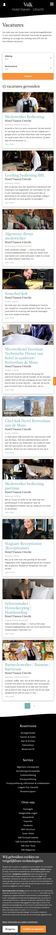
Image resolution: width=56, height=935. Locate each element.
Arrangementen (28, 732)
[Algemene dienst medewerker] (28, 219)
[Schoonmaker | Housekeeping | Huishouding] (28, 589)
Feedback (55, 381)
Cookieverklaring (31, 910)
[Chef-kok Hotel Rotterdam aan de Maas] (28, 406)
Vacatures (28, 825)
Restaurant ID (28, 749)
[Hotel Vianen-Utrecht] (28, 6)
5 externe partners (32, 893)
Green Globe (28, 833)
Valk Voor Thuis (28, 845)
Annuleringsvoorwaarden (28, 771)
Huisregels (28, 809)
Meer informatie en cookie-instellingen (20, 922)
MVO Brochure (28, 829)
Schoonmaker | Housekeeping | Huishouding (18, 608)
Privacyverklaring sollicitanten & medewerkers (28, 783)
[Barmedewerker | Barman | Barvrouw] (28, 650)
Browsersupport (28, 791)
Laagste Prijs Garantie (28, 787)
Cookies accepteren (33, 929)
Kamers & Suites (28, 736)
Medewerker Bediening (24, 117)
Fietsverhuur (28, 745)
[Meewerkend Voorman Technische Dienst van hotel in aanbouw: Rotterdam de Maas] (28, 334)
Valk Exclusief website (28, 837)
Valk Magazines (28, 849)
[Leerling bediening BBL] (28, 161)
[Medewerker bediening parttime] (28, 469)
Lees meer (9, 144)
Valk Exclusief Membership (28, 841)
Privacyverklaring (28, 779)
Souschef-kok (16, 294)
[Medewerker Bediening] (28, 102)
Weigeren (10, 929)
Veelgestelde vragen (28, 813)
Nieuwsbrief (28, 817)
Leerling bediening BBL (25, 176)
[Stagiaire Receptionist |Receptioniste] (28, 529)
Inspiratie (28, 821)
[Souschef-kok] (28, 279)
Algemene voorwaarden (28, 766)
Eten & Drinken (28, 741)
